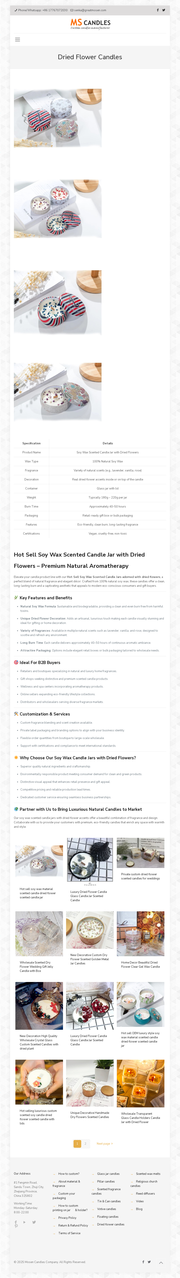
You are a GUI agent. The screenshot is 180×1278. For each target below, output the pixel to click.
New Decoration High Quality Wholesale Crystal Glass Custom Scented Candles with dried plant (39, 1042)
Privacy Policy (67, 1218)
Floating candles (108, 1217)
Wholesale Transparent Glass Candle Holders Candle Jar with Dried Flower (140, 1118)
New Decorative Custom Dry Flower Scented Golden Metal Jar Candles (89, 959)
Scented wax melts (148, 1174)
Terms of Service (69, 1233)
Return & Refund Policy (73, 1226)
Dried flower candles (110, 1225)
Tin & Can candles (109, 1201)
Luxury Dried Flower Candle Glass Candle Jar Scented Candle (88, 896)
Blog (139, 1209)
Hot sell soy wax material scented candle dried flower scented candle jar (38, 893)
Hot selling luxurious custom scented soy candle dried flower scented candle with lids (38, 1117)
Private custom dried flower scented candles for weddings (140, 876)
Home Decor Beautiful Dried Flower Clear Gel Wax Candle (140, 965)
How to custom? (68, 1174)
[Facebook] (158, 10)
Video (140, 1201)
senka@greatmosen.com (90, 10)
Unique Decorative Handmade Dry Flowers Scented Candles (89, 1115)
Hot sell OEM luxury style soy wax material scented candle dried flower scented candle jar (140, 1039)
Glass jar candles (108, 1174)
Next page (103, 1144)
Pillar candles (106, 1182)
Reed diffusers (145, 1194)
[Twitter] (164, 10)
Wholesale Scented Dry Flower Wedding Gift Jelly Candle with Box (36, 967)
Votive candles (106, 1209)
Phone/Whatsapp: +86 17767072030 (43, 10)
